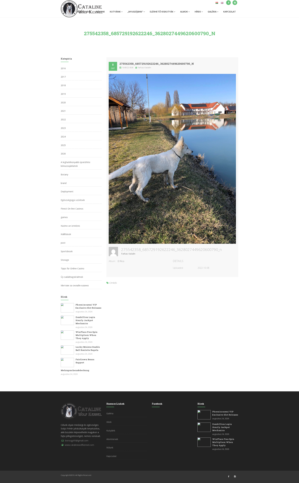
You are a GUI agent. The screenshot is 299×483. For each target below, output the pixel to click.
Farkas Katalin (128, 253)
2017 (63, 76)
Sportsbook (67, 251)
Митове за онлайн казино (75, 285)
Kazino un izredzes (70, 225)
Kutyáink (115, 11)
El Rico (121, 261)
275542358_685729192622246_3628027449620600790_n (156, 63)
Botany (64, 174)
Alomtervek (112, 439)
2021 (63, 110)
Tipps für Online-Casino (72, 268)
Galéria (212, 11)
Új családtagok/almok (72, 276)
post (63, 242)
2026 (63, 153)
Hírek (198, 11)
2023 (63, 128)
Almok (184, 11)
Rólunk (109, 447)
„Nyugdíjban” (135, 11)
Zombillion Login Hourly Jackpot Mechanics (85, 320)
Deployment (67, 191)
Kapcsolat (229, 11)
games (64, 217)
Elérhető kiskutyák (161, 11)
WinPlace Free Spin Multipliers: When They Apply (86, 335)
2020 (63, 102)
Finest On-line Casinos (72, 208)
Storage (65, 259)
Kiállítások (66, 234)
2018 (63, 85)
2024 (63, 136)
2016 (63, 68)
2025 (63, 145)
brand (63, 183)
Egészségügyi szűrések (73, 200)
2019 (63, 93)
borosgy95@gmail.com (76, 440)
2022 (63, 119)
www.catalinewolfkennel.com (79, 444)
